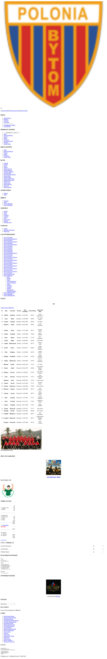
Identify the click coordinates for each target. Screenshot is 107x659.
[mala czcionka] (23, 110)
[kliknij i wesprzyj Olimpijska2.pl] (8, 498)
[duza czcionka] (4, 110)
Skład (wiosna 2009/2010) (7, 307)
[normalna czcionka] (14, 110)
